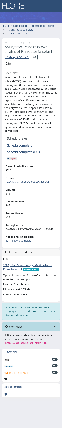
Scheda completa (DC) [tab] (23, 152)
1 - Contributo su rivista (19, 29)
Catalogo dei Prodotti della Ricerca (34, 25)
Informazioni (15, 326)
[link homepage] (14, 6)
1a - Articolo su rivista (18, 33)
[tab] (46, 152)
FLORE (6, 25)
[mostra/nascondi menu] (58, 6)
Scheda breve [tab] (17, 138)
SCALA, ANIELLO (17, 57)
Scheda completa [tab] (19, 145)
